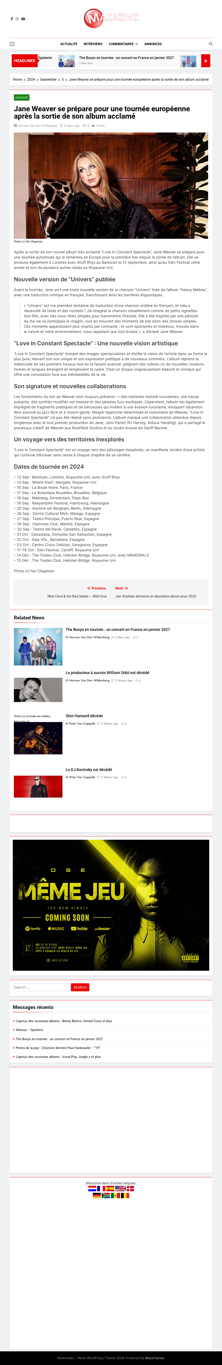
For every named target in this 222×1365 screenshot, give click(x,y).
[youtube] (23, 19)
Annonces (153, 44)
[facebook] (12, 19)
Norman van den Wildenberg (37, 125)
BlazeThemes (154, 1358)
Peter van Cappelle (82, 723)
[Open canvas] (12, 44)
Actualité (68, 44)
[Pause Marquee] (205, 60)
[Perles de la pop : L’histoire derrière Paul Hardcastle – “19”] (157, 63)
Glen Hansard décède (84, 716)
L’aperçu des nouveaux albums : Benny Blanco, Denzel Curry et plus (64, 1021)
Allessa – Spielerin (29, 1030)
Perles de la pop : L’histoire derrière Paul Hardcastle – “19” (58, 1048)
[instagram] (17, 19)
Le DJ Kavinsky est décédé (89, 770)
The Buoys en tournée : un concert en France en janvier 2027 (95, 58)
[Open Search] (210, 44)
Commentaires (121, 44)
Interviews (93, 44)
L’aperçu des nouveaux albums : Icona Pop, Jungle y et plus (58, 1057)
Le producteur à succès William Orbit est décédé (107, 673)
